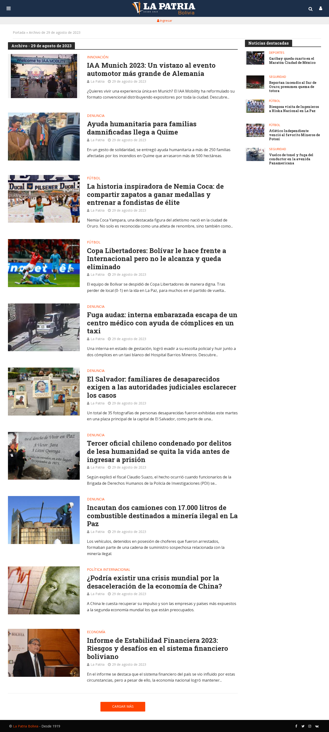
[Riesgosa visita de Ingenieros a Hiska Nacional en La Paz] (255, 106)
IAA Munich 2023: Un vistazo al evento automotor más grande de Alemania (151, 69)
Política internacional (108, 570)
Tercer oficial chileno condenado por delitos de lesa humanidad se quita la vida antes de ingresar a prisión (159, 451)
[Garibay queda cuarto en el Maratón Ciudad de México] (255, 58)
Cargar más (123, 706)
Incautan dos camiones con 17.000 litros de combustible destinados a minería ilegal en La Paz (162, 516)
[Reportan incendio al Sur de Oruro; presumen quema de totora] (255, 82)
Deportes (276, 53)
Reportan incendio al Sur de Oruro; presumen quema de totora (292, 87)
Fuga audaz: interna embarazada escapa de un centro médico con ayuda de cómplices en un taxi (162, 323)
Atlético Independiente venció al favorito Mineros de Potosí (294, 135)
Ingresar (165, 20)
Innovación (97, 57)
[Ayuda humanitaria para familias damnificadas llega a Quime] (44, 137)
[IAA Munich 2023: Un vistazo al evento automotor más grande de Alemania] (44, 76)
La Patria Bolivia (25, 726)
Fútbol (93, 178)
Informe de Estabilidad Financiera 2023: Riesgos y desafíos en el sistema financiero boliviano (157, 648)
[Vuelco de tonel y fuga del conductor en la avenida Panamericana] (255, 154)
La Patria (98, 81)
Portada (19, 32)
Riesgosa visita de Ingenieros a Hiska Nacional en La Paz (294, 109)
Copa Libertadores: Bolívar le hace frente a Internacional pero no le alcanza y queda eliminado (156, 259)
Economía (96, 632)
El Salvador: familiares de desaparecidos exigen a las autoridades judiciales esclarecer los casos (161, 387)
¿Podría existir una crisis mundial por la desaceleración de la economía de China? (154, 582)
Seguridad (277, 77)
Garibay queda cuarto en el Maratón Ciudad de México (292, 61)
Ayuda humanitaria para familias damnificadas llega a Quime (142, 128)
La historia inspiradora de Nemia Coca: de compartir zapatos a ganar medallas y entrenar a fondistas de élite (155, 194)
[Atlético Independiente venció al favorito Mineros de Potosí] (255, 130)
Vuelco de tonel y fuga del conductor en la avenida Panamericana (291, 159)
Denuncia (96, 116)
